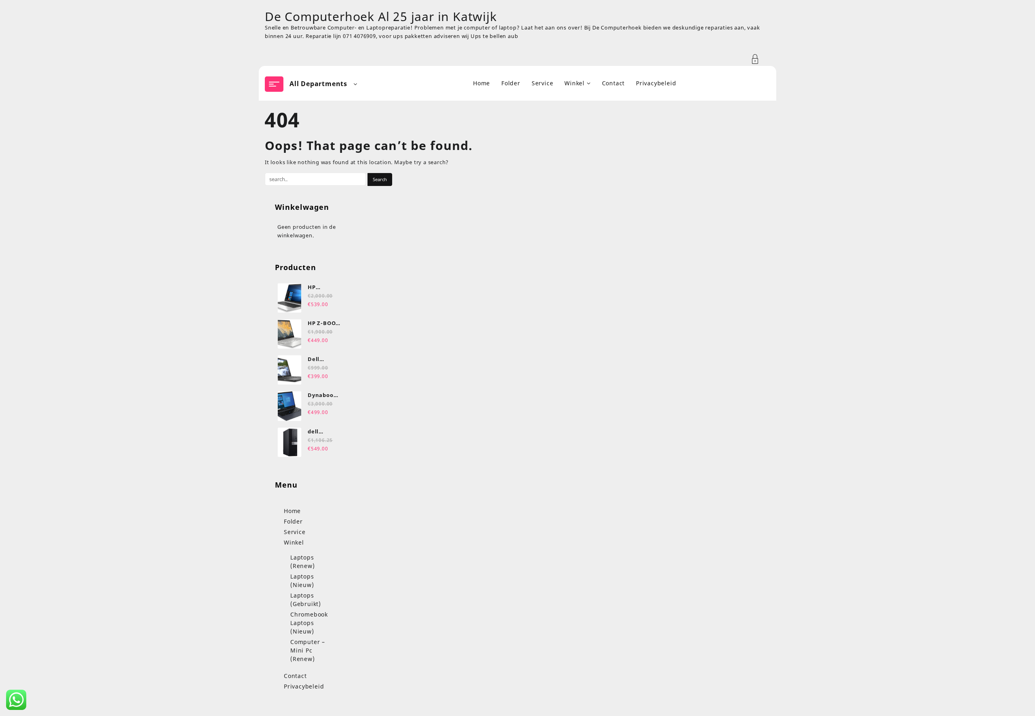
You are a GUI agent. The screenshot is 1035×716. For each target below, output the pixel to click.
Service (295, 532)
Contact (295, 676)
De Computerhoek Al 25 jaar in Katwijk (381, 16)
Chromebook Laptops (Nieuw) (309, 622)
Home (292, 511)
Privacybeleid (304, 686)
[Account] (759, 59)
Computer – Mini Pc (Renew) (307, 650)
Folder (293, 521)
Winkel (294, 542)
